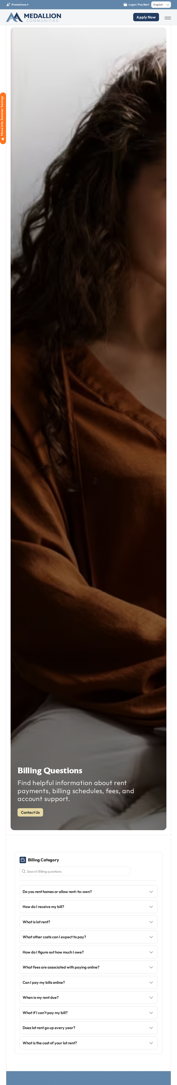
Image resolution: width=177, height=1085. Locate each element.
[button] (88, 891)
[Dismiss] (174, 2)
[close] (168, 18)
